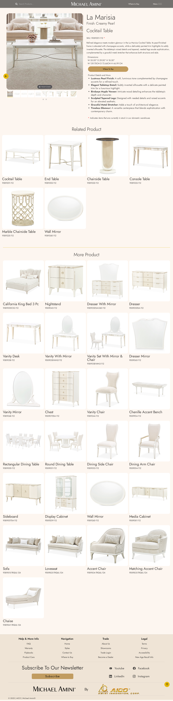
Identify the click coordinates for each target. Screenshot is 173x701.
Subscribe (52, 676)
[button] (157, 4)
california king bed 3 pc (21, 305)
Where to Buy (108, 69)
